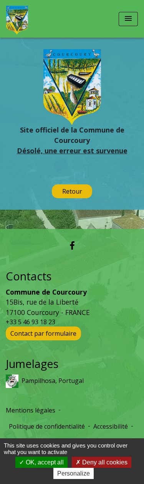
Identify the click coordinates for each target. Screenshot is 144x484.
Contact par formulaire (43, 333)
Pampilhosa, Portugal (53, 380)
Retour (72, 191)
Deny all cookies (104, 462)
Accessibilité (110, 426)
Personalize (73, 473)
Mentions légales (30, 410)
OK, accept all (44, 462)
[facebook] (72, 245)
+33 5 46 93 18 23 (30, 322)
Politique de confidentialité (47, 426)
